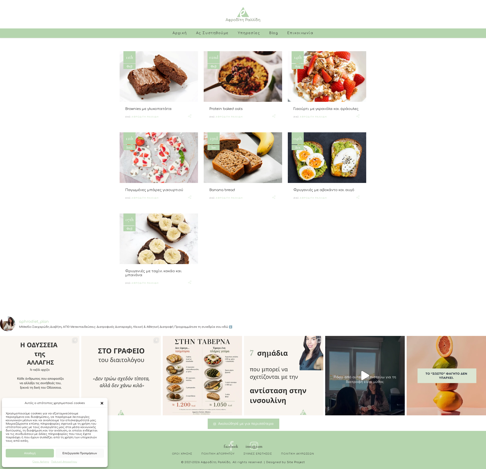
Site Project (296, 462)
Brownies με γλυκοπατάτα (148, 109)
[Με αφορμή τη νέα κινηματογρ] (39, 375)
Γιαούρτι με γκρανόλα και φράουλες (326, 109)
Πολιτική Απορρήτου (64, 461)
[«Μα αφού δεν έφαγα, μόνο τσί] (202, 375)
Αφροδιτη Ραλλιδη (145, 117)
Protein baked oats (226, 109)
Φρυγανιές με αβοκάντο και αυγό (323, 190)
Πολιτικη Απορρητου (217, 454)
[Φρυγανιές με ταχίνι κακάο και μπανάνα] (159, 238)
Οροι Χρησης (182, 454)
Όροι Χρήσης (40, 461)
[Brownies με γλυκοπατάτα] (159, 76)
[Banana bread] (243, 157)
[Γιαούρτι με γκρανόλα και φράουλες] (327, 76)
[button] (102, 403)
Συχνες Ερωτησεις (258, 454)
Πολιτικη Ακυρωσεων (297, 454)
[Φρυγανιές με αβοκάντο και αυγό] (327, 157)
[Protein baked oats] (243, 76)
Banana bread (222, 190)
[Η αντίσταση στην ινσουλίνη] (283, 375)
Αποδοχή (30, 453)
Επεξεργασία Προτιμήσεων (79, 453)
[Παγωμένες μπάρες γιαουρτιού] (159, 157)
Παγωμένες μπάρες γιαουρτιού (154, 190)
